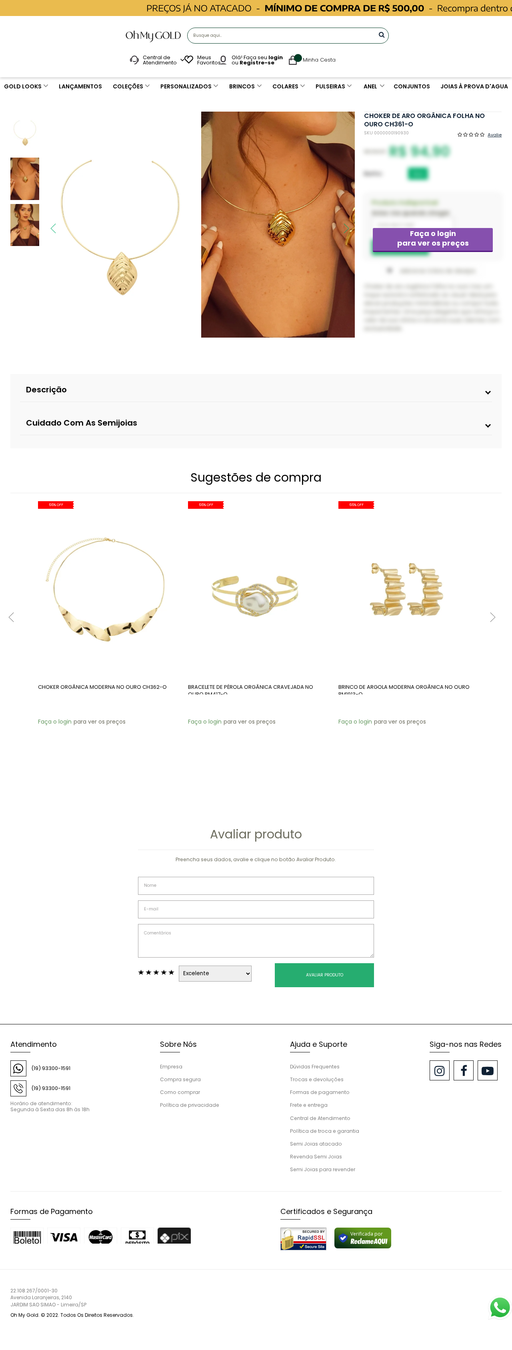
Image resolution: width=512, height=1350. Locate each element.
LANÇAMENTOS (80, 86)
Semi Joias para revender (322, 1169)
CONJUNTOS (412, 86)
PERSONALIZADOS (186, 86)
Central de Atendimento (320, 1118)
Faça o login (433, 238)
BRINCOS (242, 86)
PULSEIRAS (330, 86)
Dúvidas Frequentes (315, 1066)
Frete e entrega (309, 1105)
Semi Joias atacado (316, 1143)
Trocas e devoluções (317, 1079)
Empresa (171, 1066)
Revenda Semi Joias (316, 1156)
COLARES (285, 86)
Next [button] (342, 224)
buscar (382, 35)
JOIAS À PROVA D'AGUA (474, 86)
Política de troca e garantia (324, 1131)
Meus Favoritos (208, 60)
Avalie (495, 134)
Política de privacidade (189, 1105)
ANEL (370, 86)
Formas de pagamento (320, 1092)
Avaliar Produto (324, 975)
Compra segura (180, 1079)
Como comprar (180, 1092)
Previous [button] (49, 224)
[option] (120, 225)
